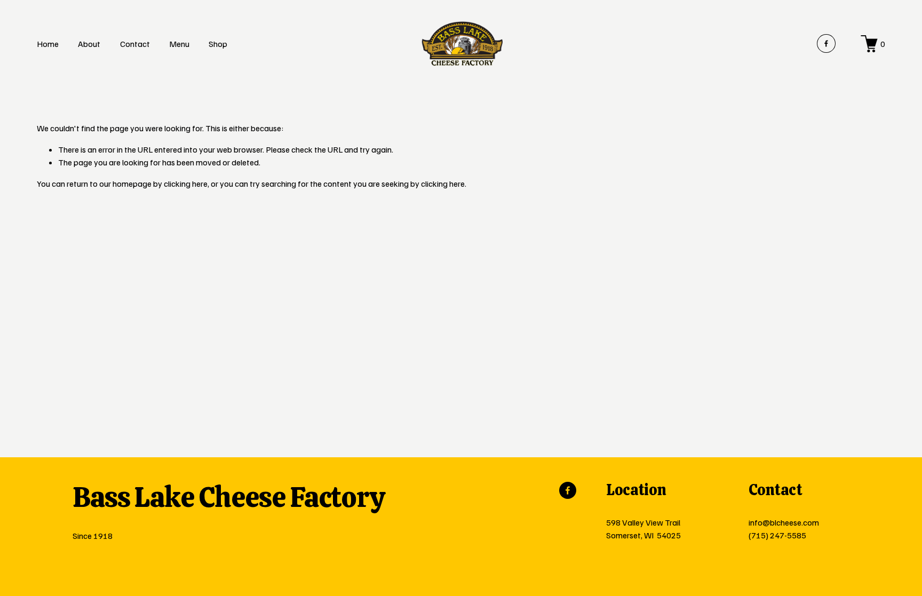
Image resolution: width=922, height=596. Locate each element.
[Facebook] (826, 43)
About (89, 43)
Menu (179, 43)
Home (48, 43)
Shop (218, 43)
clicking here (186, 183)
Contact (135, 43)
